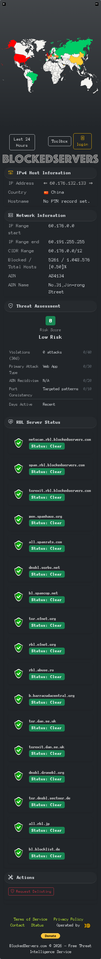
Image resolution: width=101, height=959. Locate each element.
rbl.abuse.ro (41, 670)
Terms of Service (30, 919)
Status (37, 925)
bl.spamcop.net (43, 593)
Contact (17, 925)
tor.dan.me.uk (42, 721)
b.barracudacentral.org (52, 695)
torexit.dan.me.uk (46, 747)
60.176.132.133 (68, 183)
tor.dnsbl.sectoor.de (49, 798)
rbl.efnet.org (42, 644)
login (82, 144)
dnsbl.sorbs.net (44, 567)
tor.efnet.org (42, 618)
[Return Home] (50, 158)
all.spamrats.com (45, 542)
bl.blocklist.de (44, 849)
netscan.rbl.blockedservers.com (60, 439)
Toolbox (60, 141)
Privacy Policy (68, 919)
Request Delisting (33, 891)
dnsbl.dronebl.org (46, 772)
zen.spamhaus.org (45, 516)
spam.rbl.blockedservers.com (57, 465)
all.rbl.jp (39, 823)
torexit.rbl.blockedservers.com (60, 490)
